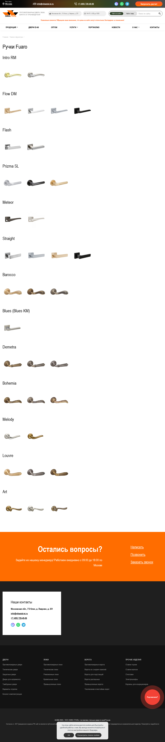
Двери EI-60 (33, 27)
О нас (135, 27)
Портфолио (93, 27)
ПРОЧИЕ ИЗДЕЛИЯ (133, 659)
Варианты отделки (10, 689)
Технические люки (51, 669)
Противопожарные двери (12, 664)
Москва (8, 4)
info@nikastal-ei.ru (45, 4)
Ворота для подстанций (94, 674)
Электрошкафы (132, 679)
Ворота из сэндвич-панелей (95, 669)
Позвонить (138, 554)
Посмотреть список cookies (88, 735)
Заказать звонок (142, 562)
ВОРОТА (88, 659)
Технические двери (10, 669)
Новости (116, 27)
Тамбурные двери (10, 684)
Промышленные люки (52, 684)
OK (69, 735)
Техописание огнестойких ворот (97, 689)
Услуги (73, 27)
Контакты (154, 27)
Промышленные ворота (94, 684)
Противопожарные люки (53, 664)
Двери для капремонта (11, 679)
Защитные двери (9, 674)
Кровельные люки (51, 679)
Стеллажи (129, 674)
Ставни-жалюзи (132, 669)
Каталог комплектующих (12, 694)
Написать (137, 547)
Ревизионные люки (51, 674)
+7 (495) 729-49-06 (86, 4)
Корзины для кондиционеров (137, 684)
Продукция (11, 27)
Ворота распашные (92, 679)
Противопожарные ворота (95, 664)
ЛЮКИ (46, 659)
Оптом (54, 27)
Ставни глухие (131, 664)
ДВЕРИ (5, 659)
